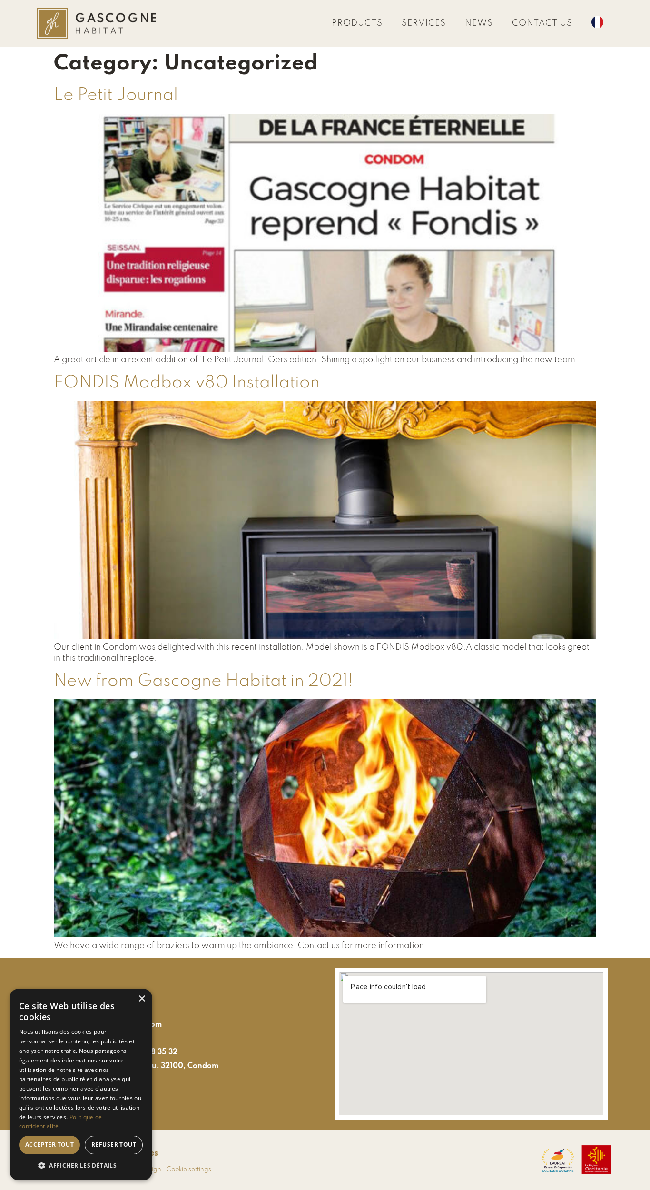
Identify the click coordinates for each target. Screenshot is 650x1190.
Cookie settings (189, 1170)
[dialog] (81, 1084)
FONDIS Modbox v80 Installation (187, 382)
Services (424, 23)
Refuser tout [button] (113, 1144)
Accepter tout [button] (49, 1144)
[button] (81, 1165)
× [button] (141, 998)
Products (357, 23)
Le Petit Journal (116, 95)
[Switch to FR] (597, 23)
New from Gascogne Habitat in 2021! (204, 681)
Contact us (542, 23)
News (479, 23)
